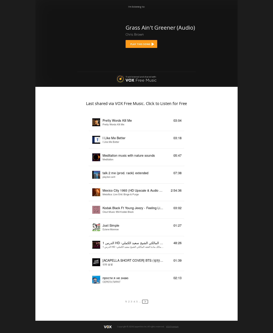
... (140, 301)
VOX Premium (172, 326)
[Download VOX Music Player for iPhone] (98, 35)
